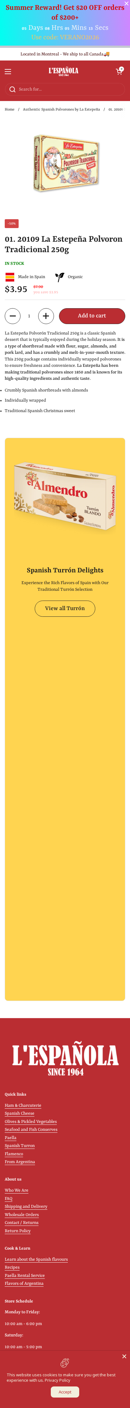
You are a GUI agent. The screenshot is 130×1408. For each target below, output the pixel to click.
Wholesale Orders (22, 1215)
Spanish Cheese (19, 1113)
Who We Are (16, 1190)
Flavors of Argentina (24, 1283)
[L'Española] (63, 71)
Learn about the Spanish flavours (36, 1259)
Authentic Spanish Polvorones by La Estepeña (61, 109)
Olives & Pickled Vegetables (31, 1121)
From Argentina (20, 1162)
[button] (119, 71)
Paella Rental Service (25, 1275)
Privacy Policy (57, 1380)
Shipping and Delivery (26, 1206)
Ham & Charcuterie (23, 1105)
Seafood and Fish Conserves (31, 1129)
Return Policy (18, 1231)
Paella (10, 1138)
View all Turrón (65, 608)
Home (10, 109)
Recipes (12, 1267)
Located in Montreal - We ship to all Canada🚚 (65, 54)
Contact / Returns (21, 1222)
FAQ (8, 1198)
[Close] (124, 1356)
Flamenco (14, 1154)
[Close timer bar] (126, 3)
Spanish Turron (20, 1146)
